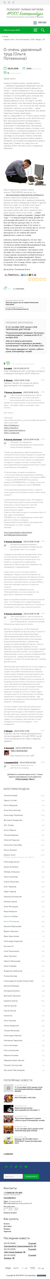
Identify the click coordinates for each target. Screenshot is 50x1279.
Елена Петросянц (11, 881)
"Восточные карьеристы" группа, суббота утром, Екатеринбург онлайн (24, 350)
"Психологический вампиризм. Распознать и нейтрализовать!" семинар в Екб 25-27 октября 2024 (25, 335)
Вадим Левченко (11, 931)
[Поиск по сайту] (42, 30)
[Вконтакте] (6, 1166)
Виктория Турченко (12, 995)
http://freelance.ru (11, 425)
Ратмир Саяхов (10, 901)
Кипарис (8, 1258)
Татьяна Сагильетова (13, 1065)
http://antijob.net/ (19, 750)
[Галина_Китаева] (10, 395)
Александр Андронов (13, 941)
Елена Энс (8, 1015)
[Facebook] (11, 1166)
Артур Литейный (11, 867)
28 (44, 39)
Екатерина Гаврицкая (13, 1040)
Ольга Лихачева (11, 1045)
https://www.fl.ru (11, 428)
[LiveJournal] (32, 274)
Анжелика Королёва (13, 845)
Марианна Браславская (14, 1060)
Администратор (11, 1001)
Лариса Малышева (12, 961)
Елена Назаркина (11, 1025)
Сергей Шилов (10, 1005)
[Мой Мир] (30, 274)
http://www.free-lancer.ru (14, 430)
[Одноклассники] (27, 274)
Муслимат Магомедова (14, 1070)
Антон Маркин (10, 830)
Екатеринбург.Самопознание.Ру (18, 1246)
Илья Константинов (12, 810)
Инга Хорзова (10, 1020)
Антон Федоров (10, 805)
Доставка (8, 1226)
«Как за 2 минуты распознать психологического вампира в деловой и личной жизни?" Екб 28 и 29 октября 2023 (25, 343)
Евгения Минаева (11, 986)
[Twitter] (25, 274)
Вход (31, 779)
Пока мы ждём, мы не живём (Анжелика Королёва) (22, 303)
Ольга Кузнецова (11, 1050)
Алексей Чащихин (12, 840)
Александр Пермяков (13, 815)
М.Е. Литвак (9, 825)
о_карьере (18, 288)
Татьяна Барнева (11, 835)
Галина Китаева (10, 795)
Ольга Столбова (11, 916)
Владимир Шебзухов (13, 971)
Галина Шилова (10, 976)
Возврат (7, 1229)
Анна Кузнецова (11, 876)
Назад (6, 36)
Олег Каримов (10, 886)
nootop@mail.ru (10, 1198)
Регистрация (22, 779)
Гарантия (7, 1231)
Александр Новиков (12, 1035)
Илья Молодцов (11, 906)
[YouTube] (26, 1166)
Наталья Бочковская (13, 896)
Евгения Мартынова (12, 926)
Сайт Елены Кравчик (13, 1252)
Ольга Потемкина (11, 921)
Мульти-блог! (10, 855)
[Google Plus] (35, 274)
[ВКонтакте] (22, 274)
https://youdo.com (11, 432)
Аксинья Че (9, 946)
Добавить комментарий (24, 364)
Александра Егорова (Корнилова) (18, 981)
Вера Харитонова (11, 936)
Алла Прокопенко (11, 951)
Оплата (7, 1224)
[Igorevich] (10, 750)
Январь (38, 39)
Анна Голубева (10, 966)
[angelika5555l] (10, 765)
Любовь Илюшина (12, 872)
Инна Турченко (10, 956)
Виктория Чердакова (13, 820)
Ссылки (32, 1243)
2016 (32, 39)
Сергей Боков (10, 1010)
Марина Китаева (11, 1055)
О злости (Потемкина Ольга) (17, 309)
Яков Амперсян (10, 911)
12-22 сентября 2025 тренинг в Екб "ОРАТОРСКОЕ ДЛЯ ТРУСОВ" (21, 328)
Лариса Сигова (10, 800)
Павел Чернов (10, 891)
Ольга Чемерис (10, 850)
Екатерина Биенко (12, 991)
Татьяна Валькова (11, 1030)
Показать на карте (10, 1212)
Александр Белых (12, 862)
